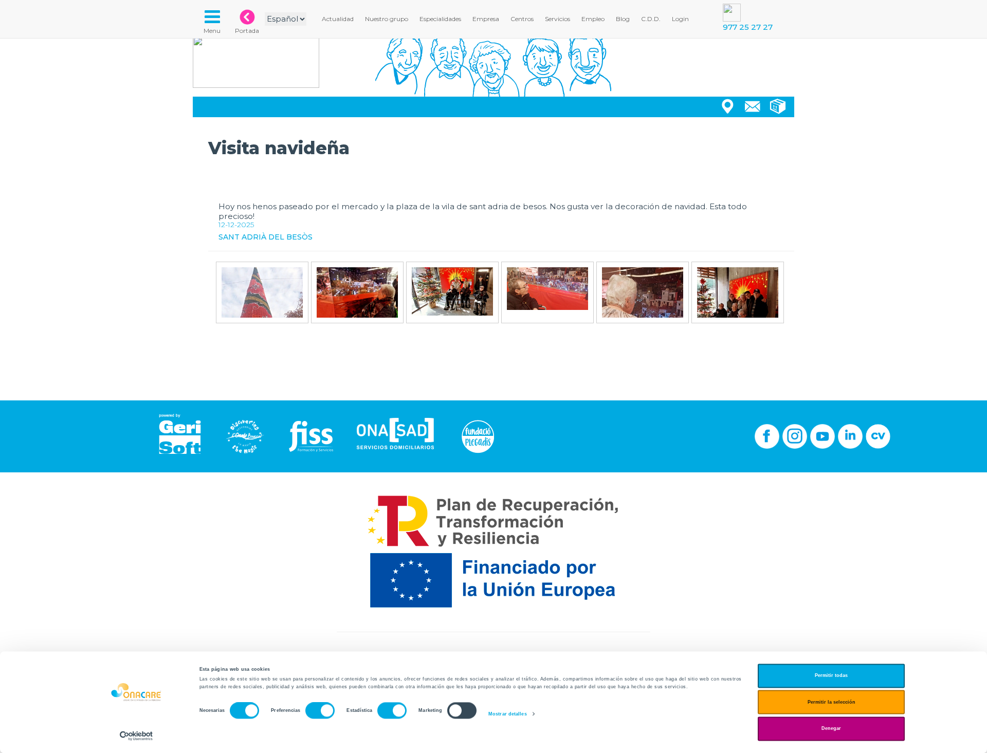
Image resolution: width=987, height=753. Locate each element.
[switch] (320, 711)
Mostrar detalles (507, 714)
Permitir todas (831, 675)
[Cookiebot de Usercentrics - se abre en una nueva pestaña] (136, 736)
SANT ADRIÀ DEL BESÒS (265, 237)
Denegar (831, 728)
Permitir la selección (831, 702)
